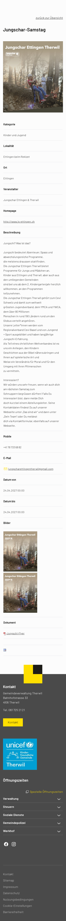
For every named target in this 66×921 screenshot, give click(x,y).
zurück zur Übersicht (49, 18)
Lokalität (8, 145)
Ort (5, 167)
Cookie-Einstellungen (17, 905)
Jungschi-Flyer (16, 633)
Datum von (9, 479)
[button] (33, 799)
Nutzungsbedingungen (18, 899)
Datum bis (9, 501)
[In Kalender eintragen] (4, 650)
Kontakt (8, 874)
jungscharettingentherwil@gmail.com (30, 468)
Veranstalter (10, 189)
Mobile (7, 436)
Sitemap (8, 880)
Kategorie (9, 124)
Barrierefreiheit (13, 912)
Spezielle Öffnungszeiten (46, 791)
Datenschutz (11, 893)
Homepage (9, 210)
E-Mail (7, 458)
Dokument (9, 622)
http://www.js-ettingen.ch (19, 221)
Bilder (6, 522)
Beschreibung (11, 232)
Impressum (10, 887)
